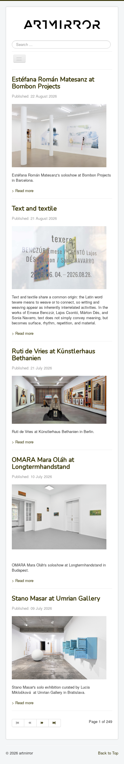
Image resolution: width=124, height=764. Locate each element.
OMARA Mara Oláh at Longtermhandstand (43, 463)
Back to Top (108, 753)
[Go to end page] (55, 723)
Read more (22, 190)
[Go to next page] (43, 723)
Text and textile (34, 208)
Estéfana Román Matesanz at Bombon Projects (53, 83)
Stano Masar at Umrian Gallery (56, 598)
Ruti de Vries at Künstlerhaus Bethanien (53, 355)
